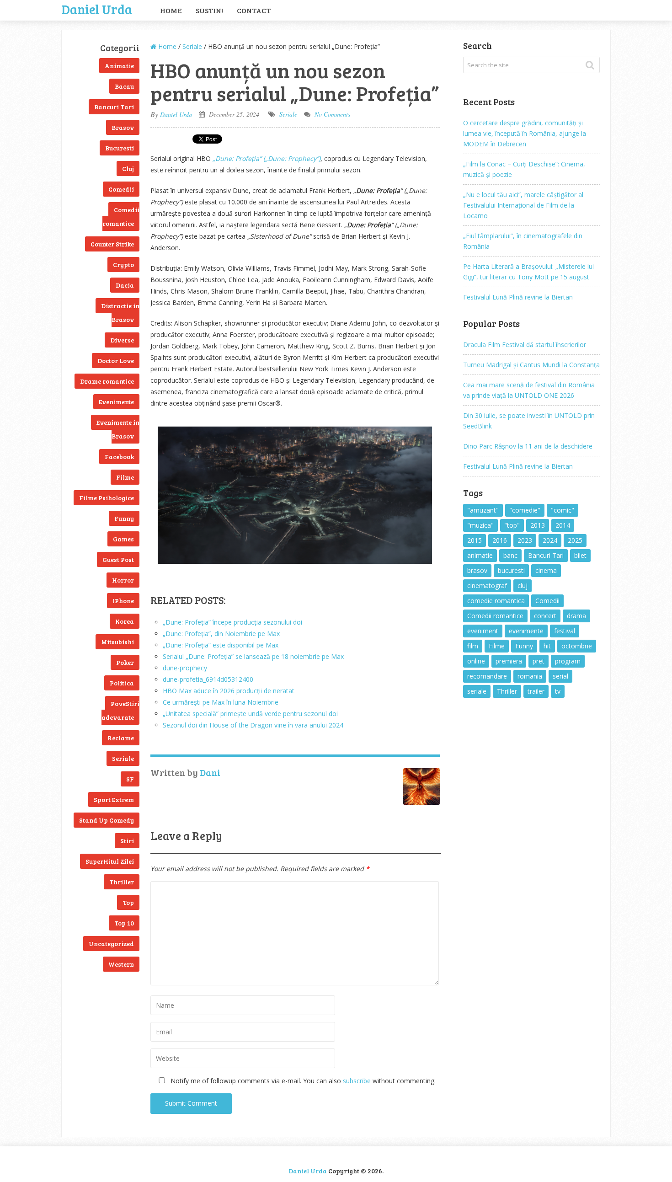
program (568, 661)
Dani (210, 772)
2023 (524, 540)
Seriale (123, 758)
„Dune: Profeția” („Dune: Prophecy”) (266, 158)
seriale (476, 691)
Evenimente (116, 401)
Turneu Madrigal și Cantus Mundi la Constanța (531, 364)
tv (557, 691)
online (476, 661)
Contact (254, 10)
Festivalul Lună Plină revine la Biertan (518, 297)
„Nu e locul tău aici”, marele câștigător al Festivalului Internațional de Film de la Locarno (523, 205)
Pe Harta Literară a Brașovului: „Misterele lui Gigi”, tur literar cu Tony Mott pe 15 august (528, 271)
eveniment (482, 630)
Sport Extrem (114, 799)
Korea (124, 621)
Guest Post (118, 559)
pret (538, 661)
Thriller (121, 881)
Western (121, 964)
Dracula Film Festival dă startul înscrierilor (524, 344)
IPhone (123, 600)
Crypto (123, 264)
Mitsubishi (117, 641)
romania (529, 676)
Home (171, 10)
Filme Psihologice (106, 497)
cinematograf (487, 585)
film (472, 646)
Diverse (122, 340)
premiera (509, 661)
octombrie (576, 646)
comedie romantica (496, 600)
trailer (536, 691)
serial (560, 676)
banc (510, 555)
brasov (477, 570)
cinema (546, 570)
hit (547, 646)
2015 (474, 540)
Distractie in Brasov (120, 312)
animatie (480, 555)
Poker (125, 662)
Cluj (128, 168)
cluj (522, 585)
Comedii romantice (120, 216)
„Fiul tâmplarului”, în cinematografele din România (522, 241)
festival (564, 630)
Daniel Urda (97, 8)
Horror (123, 580)
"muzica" (480, 525)
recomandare (487, 676)
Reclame (120, 737)
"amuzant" (483, 510)
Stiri (127, 840)
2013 (537, 525)
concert (545, 615)
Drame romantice (107, 381)
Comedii (121, 189)
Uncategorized (111, 943)
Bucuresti (119, 148)
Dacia (125, 285)
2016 (499, 540)
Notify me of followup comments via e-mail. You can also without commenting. (302, 1080)
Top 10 (124, 923)
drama (576, 615)
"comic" (562, 510)
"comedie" (524, 510)
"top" (512, 525)
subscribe (357, 1080)
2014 (562, 525)
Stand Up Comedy (106, 820)
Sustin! (209, 10)
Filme (125, 477)
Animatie (119, 65)
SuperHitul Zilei (109, 861)
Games (123, 539)
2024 (550, 540)
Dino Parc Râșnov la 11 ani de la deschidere (527, 446)
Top (128, 902)
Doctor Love (115, 360)
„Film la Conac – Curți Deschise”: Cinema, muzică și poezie (524, 169)
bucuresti (511, 570)
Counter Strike (112, 244)
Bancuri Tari (114, 106)
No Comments (332, 114)
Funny (124, 518)
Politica (122, 683)
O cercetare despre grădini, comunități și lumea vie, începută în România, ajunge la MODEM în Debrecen (524, 133)
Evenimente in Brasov (117, 429)
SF (130, 779)
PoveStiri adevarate (120, 710)
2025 (575, 540)
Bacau (124, 86)
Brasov (123, 127)
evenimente (526, 630)
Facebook (119, 456)
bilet (580, 555)
